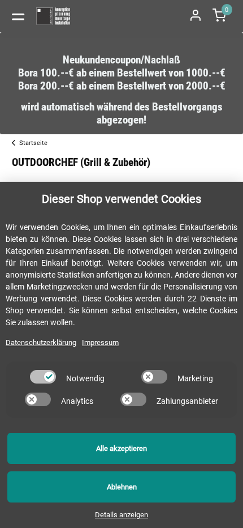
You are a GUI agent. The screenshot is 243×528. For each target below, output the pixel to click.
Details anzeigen (121, 514)
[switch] (43, 377)
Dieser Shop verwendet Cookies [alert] (121, 199)
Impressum (100, 342)
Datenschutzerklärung (41, 342)
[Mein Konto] (195, 16)
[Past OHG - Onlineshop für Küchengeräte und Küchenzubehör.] (53, 16)
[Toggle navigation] (18, 16)
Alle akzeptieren (121, 448)
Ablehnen (122, 487)
